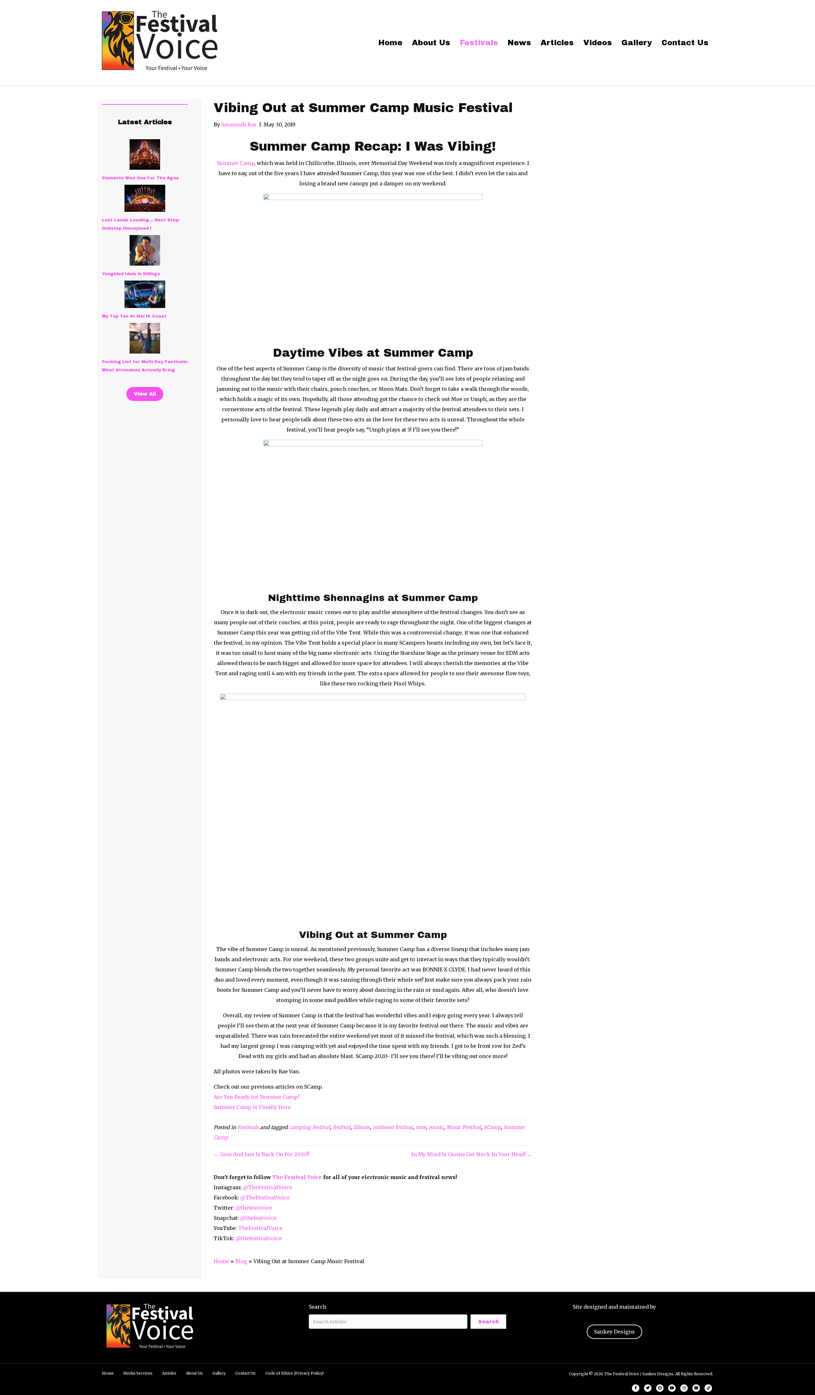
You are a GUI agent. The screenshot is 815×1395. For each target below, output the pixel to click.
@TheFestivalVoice (267, 1187)
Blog (241, 1261)
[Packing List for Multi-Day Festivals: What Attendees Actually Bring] (145, 338)
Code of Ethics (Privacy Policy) (294, 1373)
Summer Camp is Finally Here (252, 1107)
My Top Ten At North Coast (134, 316)
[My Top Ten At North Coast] (144, 294)
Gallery (636, 43)
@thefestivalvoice (259, 1238)
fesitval (342, 1127)
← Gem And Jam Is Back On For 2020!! (261, 1154)
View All (145, 394)
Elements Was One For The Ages (140, 178)
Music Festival (463, 1127)
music (436, 1127)
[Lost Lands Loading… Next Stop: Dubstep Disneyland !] (144, 198)
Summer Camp (235, 163)
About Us (431, 43)
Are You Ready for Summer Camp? (257, 1097)
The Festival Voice (297, 1177)
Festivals (479, 43)
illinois (361, 1127)
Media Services (137, 1373)
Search (317, 1307)
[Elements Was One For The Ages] (145, 154)
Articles (557, 43)
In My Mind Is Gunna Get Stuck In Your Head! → (471, 1154)
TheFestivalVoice (260, 1228)
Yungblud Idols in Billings (131, 274)
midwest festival (392, 1127)
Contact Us (685, 43)
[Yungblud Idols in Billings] (145, 250)
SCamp (492, 1127)
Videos (597, 43)
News (519, 43)
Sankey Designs (614, 1331)
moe (420, 1127)
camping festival (309, 1127)
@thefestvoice (254, 1208)
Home (390, 43)
